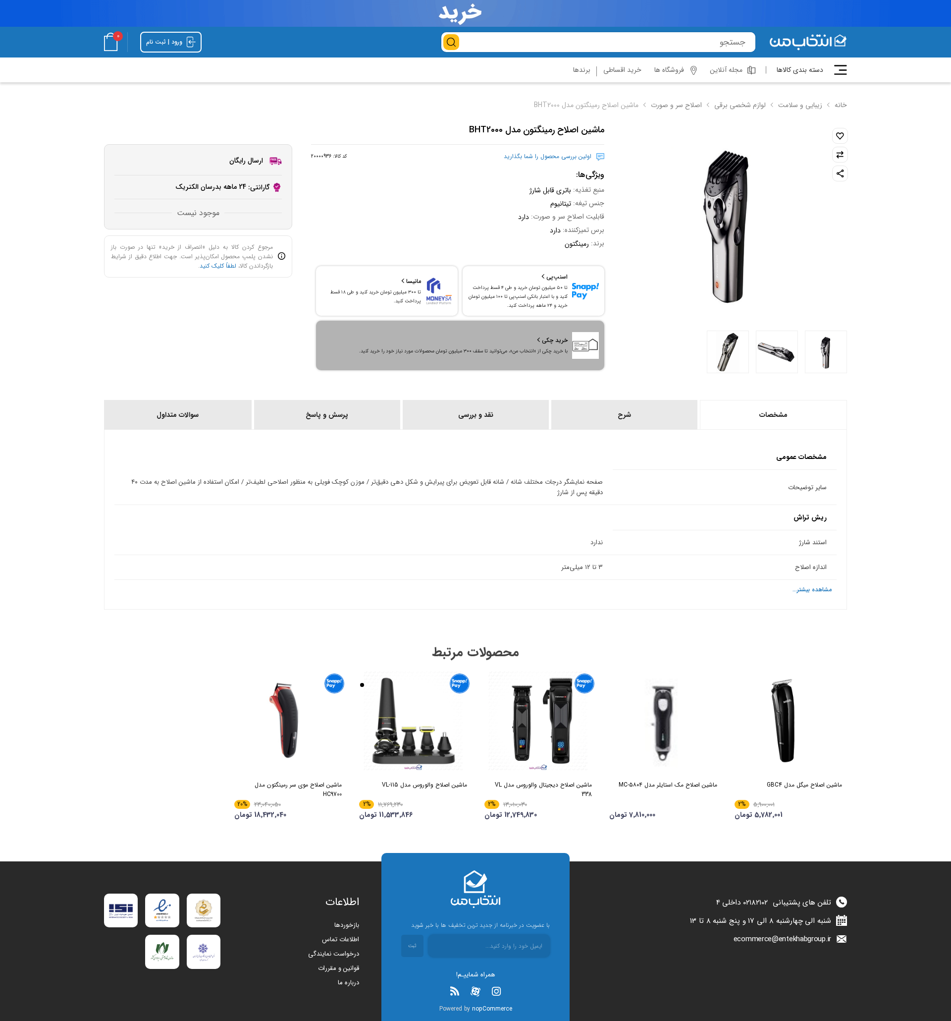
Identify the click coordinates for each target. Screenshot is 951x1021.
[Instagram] (496, 991)
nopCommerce (492, 1009)
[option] (825, 352)
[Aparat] (475, 991)
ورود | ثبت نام (165, 42)
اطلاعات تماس (340, 939)
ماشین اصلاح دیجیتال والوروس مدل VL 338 (543, 789)
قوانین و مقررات (338, 968)
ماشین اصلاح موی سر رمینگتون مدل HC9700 (298, 789)
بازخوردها (346, 925)
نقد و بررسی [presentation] (475, 414)
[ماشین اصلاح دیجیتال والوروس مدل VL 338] (538, 720)
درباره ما (348, 982)
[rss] (455, 991)
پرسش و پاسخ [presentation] (327, 414)
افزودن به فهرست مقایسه (840, 155)
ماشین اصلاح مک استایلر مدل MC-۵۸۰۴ (668, 785)
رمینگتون (577, 243)
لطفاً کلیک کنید (218, 266)
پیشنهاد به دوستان (840, 173)
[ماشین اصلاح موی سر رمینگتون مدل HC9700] (288, 720)
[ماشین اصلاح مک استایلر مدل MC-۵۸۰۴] (663, 720)
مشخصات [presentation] (773, 414)
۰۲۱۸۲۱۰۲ (755, 902)
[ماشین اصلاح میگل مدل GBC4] (788, 720)
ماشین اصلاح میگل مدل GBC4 (804, 785)
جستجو (451, 42)
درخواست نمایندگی (333, 954)
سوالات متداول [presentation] (178, 414)
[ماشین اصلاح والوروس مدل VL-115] (413, 720)
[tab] (772, 415)
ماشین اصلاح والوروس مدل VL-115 (424, 785)
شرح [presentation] (624, 414)
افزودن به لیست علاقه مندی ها (840, 136)
